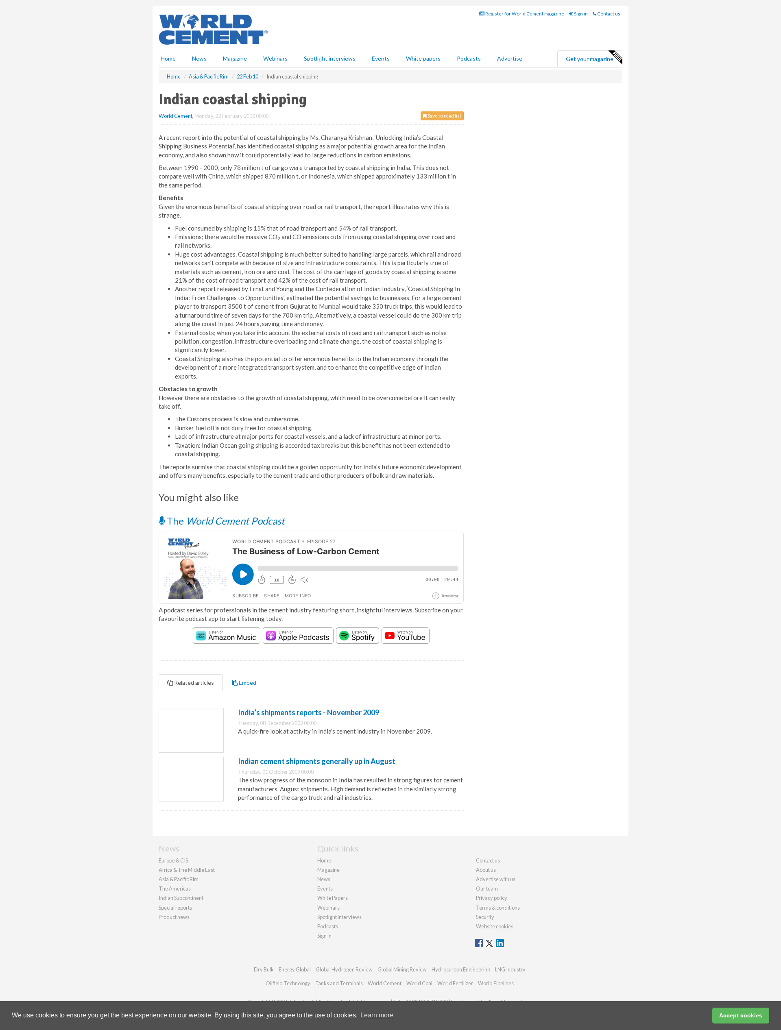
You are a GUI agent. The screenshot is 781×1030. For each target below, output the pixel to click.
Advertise (509, 58)
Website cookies (494, 926)
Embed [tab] (247, 682)
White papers (423, 58)
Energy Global (295, 969)
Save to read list (444, 116)
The (225, 521)
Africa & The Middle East (187, 870)
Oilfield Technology (288, 983)
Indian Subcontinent (181, 898)
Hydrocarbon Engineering (461, 969)
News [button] (199, 58)
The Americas (175, 888)
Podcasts (469, 58)
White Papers (332, 898)
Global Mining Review (402, 969)
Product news (174, 917)
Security (485, 917)
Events (381, 58)
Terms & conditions (498, 907)
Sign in (580, 13)
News (323, 879)
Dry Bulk (264, 969)
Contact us (608, 13)
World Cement (175, 116)
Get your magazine (589, 58)
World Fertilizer (455, 983)
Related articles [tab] (193, 682)
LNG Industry (510, 969)
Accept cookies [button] (740, 1015)
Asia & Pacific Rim (179, 879)
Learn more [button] (376, 1015)
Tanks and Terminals (339, 983)
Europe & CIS (173, 860)
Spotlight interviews (330, 58)
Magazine (235, 58)
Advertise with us (495, 879)
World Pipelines (496, 983)
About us (486, 870)
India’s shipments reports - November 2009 (308, 712)
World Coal (419, 983)
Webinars (275, 58)
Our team (487, 888)
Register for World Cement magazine (524, 13)
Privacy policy (491, 898)
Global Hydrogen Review (344, 969)
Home (168, 58)
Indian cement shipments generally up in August (316, 761)
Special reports (175, 907)
